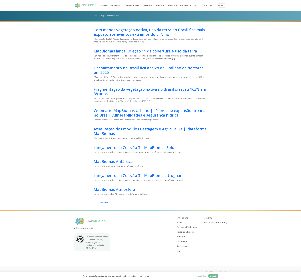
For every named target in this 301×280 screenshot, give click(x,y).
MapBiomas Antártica (113, 161)
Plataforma (159, 5)
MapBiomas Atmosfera (114, 189)
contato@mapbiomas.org (215, 222)
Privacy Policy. (200, 276)
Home (96, 16)
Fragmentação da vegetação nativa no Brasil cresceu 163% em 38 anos (150, 91)
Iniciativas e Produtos (131, 5)
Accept (213, 276)
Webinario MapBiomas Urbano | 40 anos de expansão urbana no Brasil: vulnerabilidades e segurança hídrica (150, 112)
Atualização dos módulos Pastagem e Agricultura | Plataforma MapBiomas (150, 131)
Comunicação (172, 5)
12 (100, 202)
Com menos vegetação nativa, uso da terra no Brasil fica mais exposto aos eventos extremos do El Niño (149, 32)
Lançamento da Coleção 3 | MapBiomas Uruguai (137, 175)
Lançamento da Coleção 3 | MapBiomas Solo (134, 147)
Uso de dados (185, 5)
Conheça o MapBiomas (110, 5)
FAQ (195, 5)
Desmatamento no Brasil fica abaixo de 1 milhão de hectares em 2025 (149, 70)
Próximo (105, 202)
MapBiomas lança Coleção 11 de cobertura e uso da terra (145, 51)
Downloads (147, 5)
